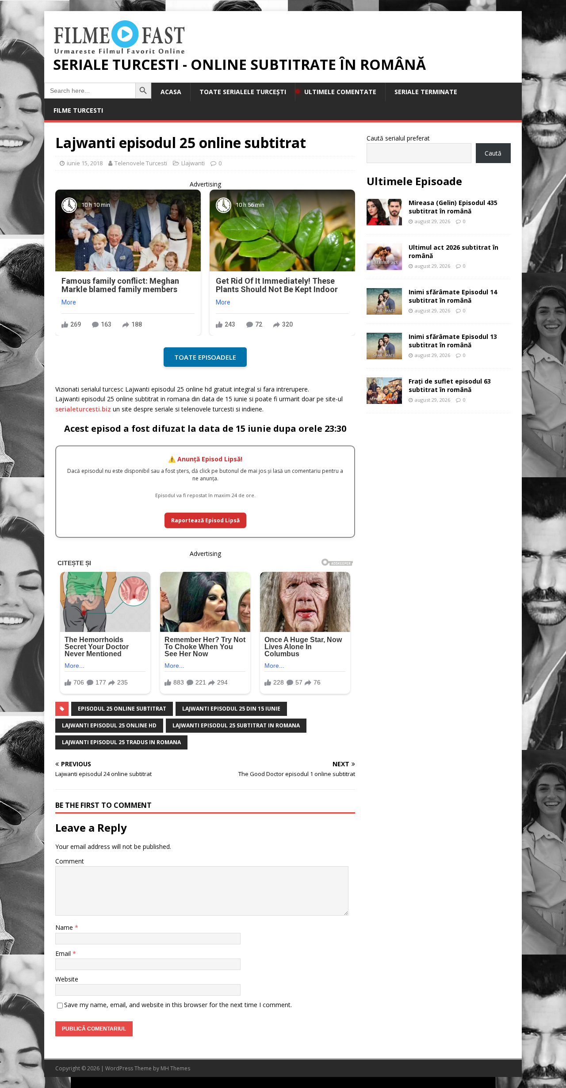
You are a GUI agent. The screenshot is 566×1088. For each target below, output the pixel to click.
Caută (493, 153)
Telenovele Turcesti (141, 163)
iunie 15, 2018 (85, 163)
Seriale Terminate (425, 91)
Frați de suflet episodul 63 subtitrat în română (450, 385)
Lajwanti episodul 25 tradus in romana (121, 742)
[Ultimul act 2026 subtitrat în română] (384, 265)
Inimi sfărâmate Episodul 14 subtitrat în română (453, 296)
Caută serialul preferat (398, 138)
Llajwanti (193, 163)
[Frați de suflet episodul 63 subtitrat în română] (384, 399)
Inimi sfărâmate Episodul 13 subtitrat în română (453, 340)
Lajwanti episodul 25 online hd (109, 725)
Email (64, 953)
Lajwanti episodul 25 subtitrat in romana (236, 725)
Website (66, 979)
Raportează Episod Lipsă (205, 520)
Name (65, 927)
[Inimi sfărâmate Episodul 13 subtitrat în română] (384, 354)
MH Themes (175, 1068)
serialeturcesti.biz (83, 409)
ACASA (171, 91)
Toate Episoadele (205, 357)
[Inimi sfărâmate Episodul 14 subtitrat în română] (384, 309)
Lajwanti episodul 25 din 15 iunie (231, 708)
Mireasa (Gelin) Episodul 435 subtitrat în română (453, 206)
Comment (69, 861)
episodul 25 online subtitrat (122, 708)
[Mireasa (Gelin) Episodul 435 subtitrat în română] (384, 220)
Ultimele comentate (340, 91)
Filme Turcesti (78, 110)
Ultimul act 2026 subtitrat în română (453, 251)
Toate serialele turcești (242, 91)
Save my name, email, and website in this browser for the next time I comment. (178, 1005)
